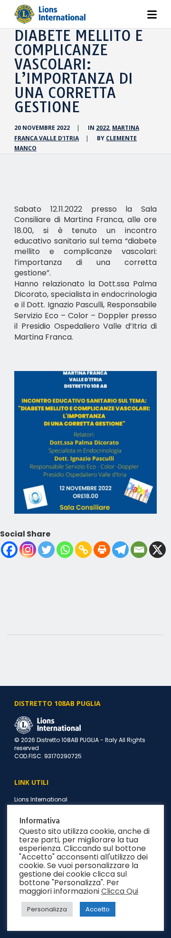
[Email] (139, 549)
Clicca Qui (119, 891)
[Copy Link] (83, 549)
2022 (102, 128)
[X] (157, 549)
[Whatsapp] (65, 549)
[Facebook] (9, 549)
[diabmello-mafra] (85, 442)
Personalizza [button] (47, 909)
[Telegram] (120, 549)
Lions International (40, 799)
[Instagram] (27, 549)
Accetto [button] (98, 909)
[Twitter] (46, 549)
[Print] (102, 549)
